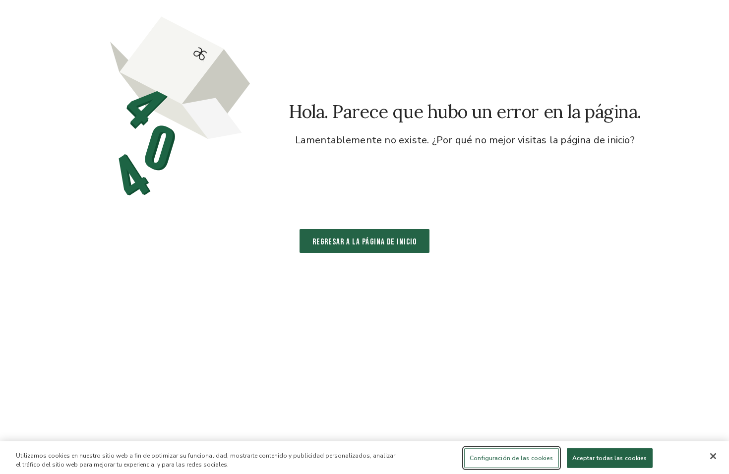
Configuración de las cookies (511, 458)
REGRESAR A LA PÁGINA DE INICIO (364, 242)
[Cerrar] (713, 456)
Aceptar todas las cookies (609, 458)
